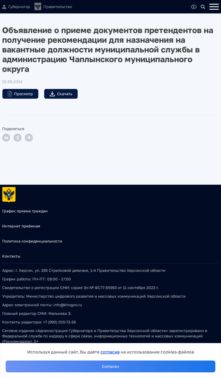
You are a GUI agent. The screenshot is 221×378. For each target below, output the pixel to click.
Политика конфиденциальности (32, 241)
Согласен (110, 366)
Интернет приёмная (21, 226)
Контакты (11, 256)
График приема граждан (25, 211)
